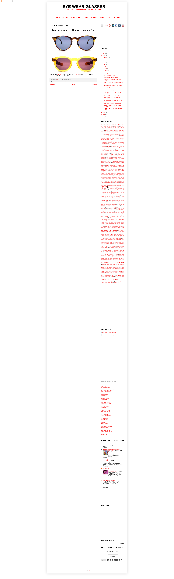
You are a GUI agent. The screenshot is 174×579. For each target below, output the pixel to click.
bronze (111, 150)
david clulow (110, 166)
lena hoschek (109, 209)
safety (113, 251)
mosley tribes (104, 224)
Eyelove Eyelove (104, 395)
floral (115, 181)
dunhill (119, 170)
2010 (104, 116)
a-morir (102, 130)
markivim (117, 216)
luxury (118, 213)
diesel (116, 169)
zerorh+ (112, 282)
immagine (112, 196)
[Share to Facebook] (68, 79)
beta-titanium (114, 143)
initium (123, 196)
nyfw (120, 227)
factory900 (114, 178)
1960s (122, 124)
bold (109, 149)
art (110, 138)
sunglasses (70, 81)
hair (123, 189)
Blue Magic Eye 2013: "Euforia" (110, 87)
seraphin (110, 254)
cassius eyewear (114, 153)
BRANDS (85, 17)
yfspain (116, 281)
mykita (102, 226)
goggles (105, 188)
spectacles (121, 258)
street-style (106, 262)
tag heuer (107, 265)
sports (114, 259)
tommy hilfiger (108, 271)
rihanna (102, 247)
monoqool (122, 222)
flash (106, 181)
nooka (105, 227)
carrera (106, 153)
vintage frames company (109, 276)
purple (111, 242)
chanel (112, 155)
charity (115, 155)
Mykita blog (103, 412)
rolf (123, 248)
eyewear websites (108, 177)
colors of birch (108, 162)
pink (104, 238)
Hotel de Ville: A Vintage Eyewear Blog (111, 449)
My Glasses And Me (105, 411)
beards (102, 142)
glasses (104, 187)
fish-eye (102, 181)
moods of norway (105, 223)
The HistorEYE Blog (105, 402)
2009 (104, 117)
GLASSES (66, 17)
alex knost (108, 131)
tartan (111, 265)
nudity (115, 227)
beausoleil (105, 142)
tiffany (123, 268)
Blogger (89, 570)
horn (123, 193)
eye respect (57, 81)
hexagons (114, 192)
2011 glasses (110, 127)
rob (119, 247)
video (112, 275)
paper (118, 234)
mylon (106, 226)
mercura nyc (121, 219)
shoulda (116, 255)
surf (114, 264)
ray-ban (116, 243)
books (114, 149)
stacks (123, 259)
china (107, 157)
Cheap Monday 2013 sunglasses (111, 77)
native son (109, 226)
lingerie (102, 212)
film (115, 179)
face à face (108, 178)
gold (108, 188)
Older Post (94, 84)
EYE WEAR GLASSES (84, 6)
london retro (111, 212)
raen (102, 243)
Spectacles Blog (104, 427)
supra (111, 264)
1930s (113, 124)
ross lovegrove (116, 250)
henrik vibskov (104, 192)
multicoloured (117, 224)
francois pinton (110, 182)
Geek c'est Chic (104, 396)
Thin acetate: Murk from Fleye (110, 73)
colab (108, 161)
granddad (103, 189)
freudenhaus (122, 182)
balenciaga (122, 139)
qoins (114, 242)
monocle (118, 222)
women (80, 81)
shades (120, 254)
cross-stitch (103, 165)
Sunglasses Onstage (107, 443)
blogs (113, 147)
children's (103, 157)
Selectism (103, 422)
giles (108, 185)
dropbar (111, 170)
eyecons (111, 175)
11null (110, 124)
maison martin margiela (113, 215)
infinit (116, 196)
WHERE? (117, 17)
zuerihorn (115, 282)
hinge (117, 192)
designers (106, 169)
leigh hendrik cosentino (120, 208)
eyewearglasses (114, 177)
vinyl (115, 276)
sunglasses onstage (105, 264)
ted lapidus (110, 267)
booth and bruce (121, 149)
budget (108, 151)
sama (118, 251)
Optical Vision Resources (106, 415)
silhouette (113, 256)
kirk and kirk (119, 204)
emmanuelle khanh (120, 173)
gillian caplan (111, 185)
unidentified (103, 273)
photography (119, 236)
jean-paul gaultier (121, 199)
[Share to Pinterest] (70, 79)
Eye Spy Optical (104, 394)
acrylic (111, 130)
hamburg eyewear (108, 191)
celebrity (118, 154)
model (106, 222)
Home (73, 84)
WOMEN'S (94, 17)
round (120, 250)
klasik (107, 205)
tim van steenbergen (108, 269)
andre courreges (116, 135)
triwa (108, 272)
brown (122, 150)
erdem (112, 174)
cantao (102, 153)
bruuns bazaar (103, 151)
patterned (115, 235)
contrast (102, 163)
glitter (102, 188)
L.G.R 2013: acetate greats (109, 75)
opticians (106, 232)
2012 (104, 112)
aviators (107, 139)
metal (105, 220)
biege (121, 143)
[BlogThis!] (66, 79)
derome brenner (121, 167)
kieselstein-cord (108, 204)
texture (102, 268)
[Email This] (65, 79)
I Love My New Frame (106, 403)
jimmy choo (117, 200)
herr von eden (109, 192)
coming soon (118, 162)
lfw (120, 209)
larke (102, 208)
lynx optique (122, 213)
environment (106, 174)
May (105, 64)
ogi (114, 228)
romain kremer (104, 250)
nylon (123, 227)
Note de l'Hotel (104, 414)
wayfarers (121, 277)
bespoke (110, 143)
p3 (103, 234)
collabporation (121, 161)
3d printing (115, 128)
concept (122, 162)
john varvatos (109, 201)
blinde (106, 147)
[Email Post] (62, 79)
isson (115, 197)
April (105, 66)
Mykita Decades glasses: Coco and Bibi (112, 103)
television (117, 267)
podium (120, 238)
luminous (122, 212)
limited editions (110, 211)
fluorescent (119, 181)
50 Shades (106, 89)
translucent (121, 271)
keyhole (103, 204)
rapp (113, 243)
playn (117, 238)
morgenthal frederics (112, 223)
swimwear (122, 264)
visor (123, 276)
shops (113, 255)
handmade (114, 191)
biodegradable (103, 146)
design (102, 169)
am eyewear (106, 134)
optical (117, 231)
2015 (104, 51)
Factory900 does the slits (109, 90)
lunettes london (113, 213)
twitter (116, 272)
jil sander (113, 200)
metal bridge (110, 220)
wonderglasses (121, 279)
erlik (114, 174)
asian (113, 138)
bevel (119, 143)
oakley (102, 228)
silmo (118, 256)
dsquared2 (115, 170)
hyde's (122, 195)
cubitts (110, 165)
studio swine (112, 262)
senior (106, 254)
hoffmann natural (116, 193)
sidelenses (103, 256)
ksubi (109, 205)
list (104, 212)
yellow (83, 81)
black (108, 146)
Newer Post (52, 84)
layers (108, 208)
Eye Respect (76, 74)
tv (113, 272)
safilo (115, 251)
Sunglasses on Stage (105, 430)
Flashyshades (104, 399)
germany (105, 185)
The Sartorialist (104, 419)
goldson (116, 188)
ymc (118, 281)
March (105, 68)
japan (105, 199)
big (123, 143)
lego (114, 208)
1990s (115, 126)
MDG (109, 219)
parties (106, 235)
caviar (105, 154)
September (106, 60)
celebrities (113, 154)
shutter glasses (121, 255)
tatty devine (119, 265)
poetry (123, 238)
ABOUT (109, 17)
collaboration (115, 161)
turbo (111, 272)
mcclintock (105, 219)
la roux (107, 207)
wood (102, 281)
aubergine (122, 138)
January (106, 72)
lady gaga (115, 207)
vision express (119, 276)
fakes (117, 178)
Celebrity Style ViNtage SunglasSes (108, 388)
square (117, 259)
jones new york (115, 201)
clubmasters (103, 161)
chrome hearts (111, 158)
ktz (111, 205)
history (110, 193)
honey (121, 193)
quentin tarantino (118, 242)
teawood (106, 267)
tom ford (103, 271)
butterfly (122, 151)
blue (120, 147)
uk (118, 272)
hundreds (118, 195)
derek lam (116, 167)
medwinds (112, 219)
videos (116, 275)
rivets (117, 247)
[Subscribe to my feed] (106, 25)
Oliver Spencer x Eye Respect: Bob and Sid (113, 85)
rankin (111, 243)
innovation (103, 197)
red (106, 244)
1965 (102, 126)
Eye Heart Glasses (105, 392)
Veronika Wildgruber (107, 460)
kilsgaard (114, 204)
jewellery (107, 200)
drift (108, 170)
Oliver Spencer (60, 74)
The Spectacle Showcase (106, 426)
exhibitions (121, 174)
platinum (114, 238)
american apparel (117, 134)
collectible (102, 162)
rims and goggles (112, 247)
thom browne (119, 268)
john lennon (122, 200)
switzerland (103, 265)
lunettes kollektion (105, 213)
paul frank (120, 235)
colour (113, 162)
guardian (117, 189)
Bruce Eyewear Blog (105, 387)
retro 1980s (106, 246)
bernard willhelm (105, 143)
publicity (107, 242)
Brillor (102, 384)
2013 (54, 81)
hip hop (121, 192)
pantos (115, 234)
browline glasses (116, 150)
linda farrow (117, 211)
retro (102, 246)
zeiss (109, 282)
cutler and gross (118, 165)
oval (102, 234)
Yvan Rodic (103, 432)
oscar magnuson (120, 232)
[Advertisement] (106, 305)
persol (108, 236)
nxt (118, 227)
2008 (121, 126)
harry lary (119, 191)
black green (119, 146)
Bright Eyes (103, 386)
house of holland (109, 195)
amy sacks (106, 135)
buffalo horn (112, 151)
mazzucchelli (119, 217)
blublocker (116, 147)
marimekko (106, 216)
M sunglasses (104, 408)
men (61, 81)
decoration (103, 167)
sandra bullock (121, 251)
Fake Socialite (111, 450)
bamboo (106, 141)
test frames (122, 267)
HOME (58, 17)
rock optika (111, 248)
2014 (104, 53)
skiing (102, 258)
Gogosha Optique (105, 398)
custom (113, 165)
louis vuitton (117, 212)
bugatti (117, 151)
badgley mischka (116, 139)
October (106, 59)
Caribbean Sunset (106, 445)
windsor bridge (107, 279)
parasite (120, 234)
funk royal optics (108, 183)
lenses (117, 209)
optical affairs (121, 231)
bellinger (109, 142)
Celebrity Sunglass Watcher (107, 390)
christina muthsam (104, 158)
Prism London (104, 416)
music (122, 224)
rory (112, 250)
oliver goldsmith (104, 230)
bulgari (119, 151)
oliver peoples (113, 230)
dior (118, 169)
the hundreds (106, 268)
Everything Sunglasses (106, 391)
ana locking (111, 135)
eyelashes (103, 177)
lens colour (113, 209)
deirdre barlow (107, 167)
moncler (108, 222)
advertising (116, 130)
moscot (122, 223)
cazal (108, 154)
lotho (114, 212)
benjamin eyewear (114, 142)
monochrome (113, 222)
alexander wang (117, 131)
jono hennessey (121, 201)
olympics (103, 231)
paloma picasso (107, 234)
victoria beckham (107, 275)
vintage (119, 275)
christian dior (115, 157)
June (105, 62)
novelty (112, 227)
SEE (102, 420)
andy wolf (122, 135)
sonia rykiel (107, 258)
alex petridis (113, 131)
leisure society (103, 209)
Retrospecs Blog (104, 418)
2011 (104, 114)
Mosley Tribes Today (105, 410)
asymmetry (117, 138)
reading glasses (121, 243)
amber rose (112, 134)
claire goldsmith (121, 158)
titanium (120, 269)
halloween (103, 191)
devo (109, 169)
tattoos (114, 265)
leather (111, 208)
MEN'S (102, 17)
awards (111, 139)
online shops (108, 231)
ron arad (109, 250)
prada (123, 239)
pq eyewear (118, 239)
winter (111, 279)
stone (102, 262)
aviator (102, 139)
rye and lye (106, 251)
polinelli (106, 239)
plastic (111, 238)
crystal (107, 165)
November (106, 57)
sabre (110, 251)
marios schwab (112, 216)
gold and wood (112, 188)
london (107, 212)
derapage (112, 167)
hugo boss (114, 195)
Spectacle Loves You (105, 424)
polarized (102, 239)
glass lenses (121, 185)
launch (105, 208)
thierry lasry (114, 268)
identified (108, 196)
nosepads (108, 227)
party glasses (110, 235)
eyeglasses (116, 175)
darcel (106, 166)
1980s (108, 126)
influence (119, 196)
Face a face (103, 178)
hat (121, 191)
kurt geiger (118, 205)
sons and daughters (114, 258)
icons (105, 196)
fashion (120, 178)
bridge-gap (107, 150)
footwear (103, 182)
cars (109, 153)
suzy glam (117, 264)
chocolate (110, 157)
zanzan (106, 282)
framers (106, 182)
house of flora (103, 195)
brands (103, 150)
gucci (120, 189)
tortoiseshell (75, 81)
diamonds (112, 169)
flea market (110, 181)
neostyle (113, 226)
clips (123, 159)
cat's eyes (120, 153)
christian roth (121, 157)
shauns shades (107, 255)
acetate (107, 130)
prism (118, 240)
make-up (120, 215)
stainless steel (105, 260)
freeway (115, 182)
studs (115, 262)
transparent (103, 272)
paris (103, 235)
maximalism (111, 217)
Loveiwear (103, 407)
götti (123, 188)
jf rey (110, 200)
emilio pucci (107, 173)
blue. (107, 149)
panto (112, 234)
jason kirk (109, 199)
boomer (117, 149)
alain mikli (121, 130)
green (110, 189)
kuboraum (114, 205)
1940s (116, 124)
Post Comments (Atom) (61, 86)
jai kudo (118, 197)
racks (123, 242)
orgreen (114, 232)
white (102, 279)
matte (107, 217)
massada (103, 217)
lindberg (122, 211)
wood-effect (106, 281)
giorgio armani (116, 185)
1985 (112, 126)
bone (111, 149)
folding (123, 181)
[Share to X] (67, 79)
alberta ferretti (103, 131)
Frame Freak (104, 400)
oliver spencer (65, 81)
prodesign (122, 240)
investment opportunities (109, 197)
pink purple (107, 238)
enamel (102, 174)
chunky (116, 158)
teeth (114, 267)
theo (110, 268)
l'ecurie (122, 205)
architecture (103, 138)
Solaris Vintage (104, 423)
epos (110, 174)
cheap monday (121, 155)
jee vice (103, 200)
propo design (103, 242)
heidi (123, 191)
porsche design (111, 239)
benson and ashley (121, 142)
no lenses (120, 226)
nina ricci (116, 226)
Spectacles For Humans (106, 428)
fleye (113, 181)
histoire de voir (105, 193)
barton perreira (111, 141)
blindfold (109, 147)
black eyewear (113, 146)
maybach (115, 217)
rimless (106, 247)
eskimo (117, 174)
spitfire (106, 259)
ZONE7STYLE (104, 434)
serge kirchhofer (115, 254)
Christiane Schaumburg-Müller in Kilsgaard (113, 95)
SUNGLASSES (75, 17)
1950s (119, 124)
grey (114, 189)
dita (120, 169)
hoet (112, 193)
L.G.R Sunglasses (105, 406)
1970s (105, 126)
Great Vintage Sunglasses (109, 480)
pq (114, 239)
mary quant (122, 216)
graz (107, 189)
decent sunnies (121, 166)
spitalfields (103, 259)
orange (110, 232)
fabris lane (122, 177)
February (106, 70)
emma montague (113, 173)
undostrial (122, 272)
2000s (118, 126)
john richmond (103, 201)
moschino (118, 223)
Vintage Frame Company (106, 431)
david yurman (115, 166)
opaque (113, 231)
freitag (118, 182)
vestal (102, 275)
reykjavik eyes (121, 246)
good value (120, 188)
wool (110, 281)
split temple (110, 259)
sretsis (120, 259)
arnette (107, 138)
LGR (122, 209)
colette (111, 161)
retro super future (113, 246)
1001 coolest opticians (105, 124)
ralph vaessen (106, 243)
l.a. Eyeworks (104, 404)
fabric (119, 177)
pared (123, 234)
